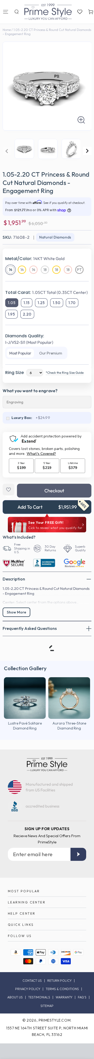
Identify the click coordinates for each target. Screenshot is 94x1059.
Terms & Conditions (62, 989)
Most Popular (20, 353)
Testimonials (39, 997)
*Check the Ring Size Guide (65, 372)
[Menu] (5, 11)
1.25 (41, 302)
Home (7, 30)
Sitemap (47, 1006)
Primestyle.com (54, 1020)
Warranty (64, 997)
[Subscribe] (78, 854)
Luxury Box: (21, 417)
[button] (16, 11)
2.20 (27, 314)
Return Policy (59, 980)
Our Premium (50, 353)
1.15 (27, 302)
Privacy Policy (27, 989)
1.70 (72, 302)
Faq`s (82, 997)
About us (15, 997)
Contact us (32, 980)
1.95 (11, 314)
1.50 (57, 302)
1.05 (12, 302)
